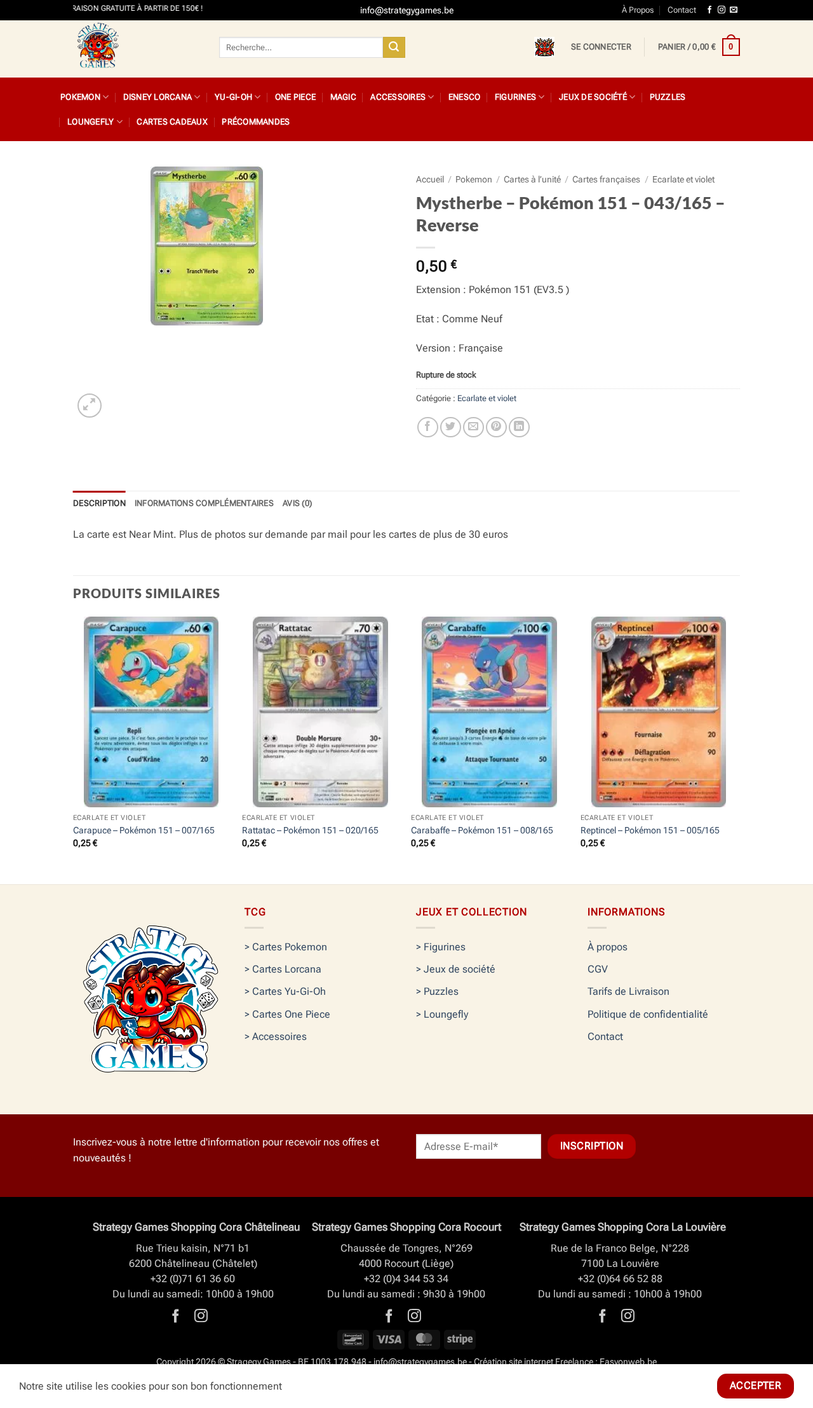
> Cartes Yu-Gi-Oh (285, 991)
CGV (598, 969)
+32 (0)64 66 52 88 (620, 1279)
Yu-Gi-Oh (233, 97)
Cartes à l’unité (532, 179)
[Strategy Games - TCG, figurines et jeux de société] (136, 49)
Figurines (515, 97)
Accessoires (398, 97)
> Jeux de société (455, 969)
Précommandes (256, 121)
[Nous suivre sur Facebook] (709, 10)
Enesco (464, 97)
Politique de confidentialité (648, 1014)
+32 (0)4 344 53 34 (406, 1279)
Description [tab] (99, 503)
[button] (601, 47)
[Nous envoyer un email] (733, 10)
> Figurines (441, 947)
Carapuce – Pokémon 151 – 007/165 (144, 830)
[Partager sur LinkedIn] (519, 427)
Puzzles (668, 97)
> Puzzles (437, 991)
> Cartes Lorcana (283, 969)
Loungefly (90, 121)
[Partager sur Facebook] (427, 427)
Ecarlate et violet (683, 179)
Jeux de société (593, 97)
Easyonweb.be (628, 1362)
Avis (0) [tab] (297, 503)
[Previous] (73, 749)
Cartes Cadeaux (172, 121)
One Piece (295, 97)
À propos (608, 947)
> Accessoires (276, 1036)
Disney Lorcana (157, 97)
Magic (343, 97)
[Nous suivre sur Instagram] (721, 10)
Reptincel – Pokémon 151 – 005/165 (650, 830)
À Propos (638, 10)
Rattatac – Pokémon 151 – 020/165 (310, 830)
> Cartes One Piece (287, 1014)
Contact (682, 10)
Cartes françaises (606, 179)
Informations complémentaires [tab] (204, 503)
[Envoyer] (394, 47)
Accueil (430, 179)
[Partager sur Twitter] (450, 427)
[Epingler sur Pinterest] (496, 427)
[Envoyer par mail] (473, 427)
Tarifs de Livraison (628, 991)
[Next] (736, 749)
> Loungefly (442, 1014)
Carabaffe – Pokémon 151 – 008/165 (482, 830)
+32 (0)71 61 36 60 (193, 1279)
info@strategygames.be (420, 1362)
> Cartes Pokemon (286, 947)
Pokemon (80, 97)
